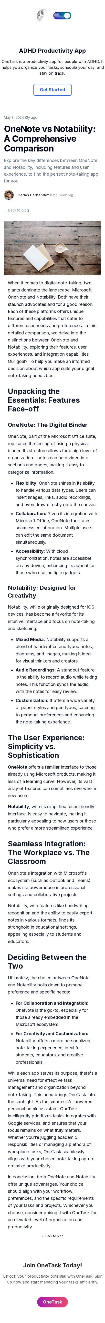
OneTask (77, 1094)
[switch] (62, 16)
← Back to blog (16, 210)
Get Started (52, 89)
